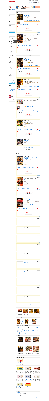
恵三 (24, 271)
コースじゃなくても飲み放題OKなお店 (30, 321)
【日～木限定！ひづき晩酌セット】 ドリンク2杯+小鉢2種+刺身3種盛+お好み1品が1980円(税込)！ (33, 106)
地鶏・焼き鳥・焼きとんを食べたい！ (37, 319)
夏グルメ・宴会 (11, 87)
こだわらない (18, 327)
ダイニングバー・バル (23, 327)
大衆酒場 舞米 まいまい (38, 145)
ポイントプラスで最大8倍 (20, 362)
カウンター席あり (11, 62)
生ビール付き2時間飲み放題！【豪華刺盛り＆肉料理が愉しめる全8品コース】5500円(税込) (26, 110)
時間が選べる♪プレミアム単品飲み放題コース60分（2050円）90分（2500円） (25, 45)
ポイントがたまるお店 (11, 38)
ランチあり (11, 54)
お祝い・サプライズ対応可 (12, 81)
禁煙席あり (29, 330)
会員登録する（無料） (30, 2)
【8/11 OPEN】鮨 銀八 (27, 199)
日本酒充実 (11, 75)
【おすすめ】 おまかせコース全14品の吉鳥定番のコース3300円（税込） (24, 24)
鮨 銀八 (39, 216)
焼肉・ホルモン (37, 327)
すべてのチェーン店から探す (37, 397)
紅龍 (39, 285)
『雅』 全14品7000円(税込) (30, 204)
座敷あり (11, 61)
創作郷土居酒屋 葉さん (27, 59)
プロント (29, 396)
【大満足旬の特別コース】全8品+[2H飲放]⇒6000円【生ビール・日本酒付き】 (25, 129)
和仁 (24, 236)
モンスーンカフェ (21, 396)
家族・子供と (11, 43)
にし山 (24, 288)
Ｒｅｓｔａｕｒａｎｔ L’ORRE (28, 297)
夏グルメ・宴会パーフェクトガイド (20, 370)
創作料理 (26, 327)
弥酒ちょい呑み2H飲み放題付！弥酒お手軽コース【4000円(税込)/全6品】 (24, 188)
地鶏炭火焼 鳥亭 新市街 (27, 80)
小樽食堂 (18, 396)
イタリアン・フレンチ (32, 327)
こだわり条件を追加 (12, 82)
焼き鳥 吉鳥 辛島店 (27, 15)
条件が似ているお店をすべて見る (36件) (28, 304)
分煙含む (11, 68)
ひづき (24, 101)
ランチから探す (18, 394)
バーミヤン (31, 396)
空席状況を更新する (28, 50)
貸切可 (19, 331)
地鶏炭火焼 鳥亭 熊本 (38, 97)
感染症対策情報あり (12, 57)
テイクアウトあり (11, 55)
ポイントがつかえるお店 (12, 39)
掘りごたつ (23, 330)
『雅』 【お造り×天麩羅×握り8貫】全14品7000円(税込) (23, 208)
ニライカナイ (33, 396)
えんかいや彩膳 (26, 262)
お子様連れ (22, 331)
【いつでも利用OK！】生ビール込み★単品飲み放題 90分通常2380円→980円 (25, 68)
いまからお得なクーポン (12, 92)
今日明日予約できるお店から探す (24, 333)
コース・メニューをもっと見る (37, 46)
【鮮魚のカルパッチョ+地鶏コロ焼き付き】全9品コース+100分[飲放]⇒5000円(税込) (25, 89)
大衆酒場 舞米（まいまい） (27, 140)
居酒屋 (32, 9)
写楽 (24, 228)
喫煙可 (10, 67)
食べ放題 (33, 330)
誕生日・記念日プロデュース (12, 89)
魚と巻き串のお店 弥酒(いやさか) (28, 179)
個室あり (20, 330)
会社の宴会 (11, 46)
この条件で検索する (12, 32)
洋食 (29, 327)
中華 (35, 327)
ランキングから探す (18, 333)
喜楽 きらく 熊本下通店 (38, 175)
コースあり (38, 330)
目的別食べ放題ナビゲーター (28, 370)
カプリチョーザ (24, 396)
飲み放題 (11, 52)
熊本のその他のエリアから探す (19, 392)
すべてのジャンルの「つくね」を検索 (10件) (26, 12)
